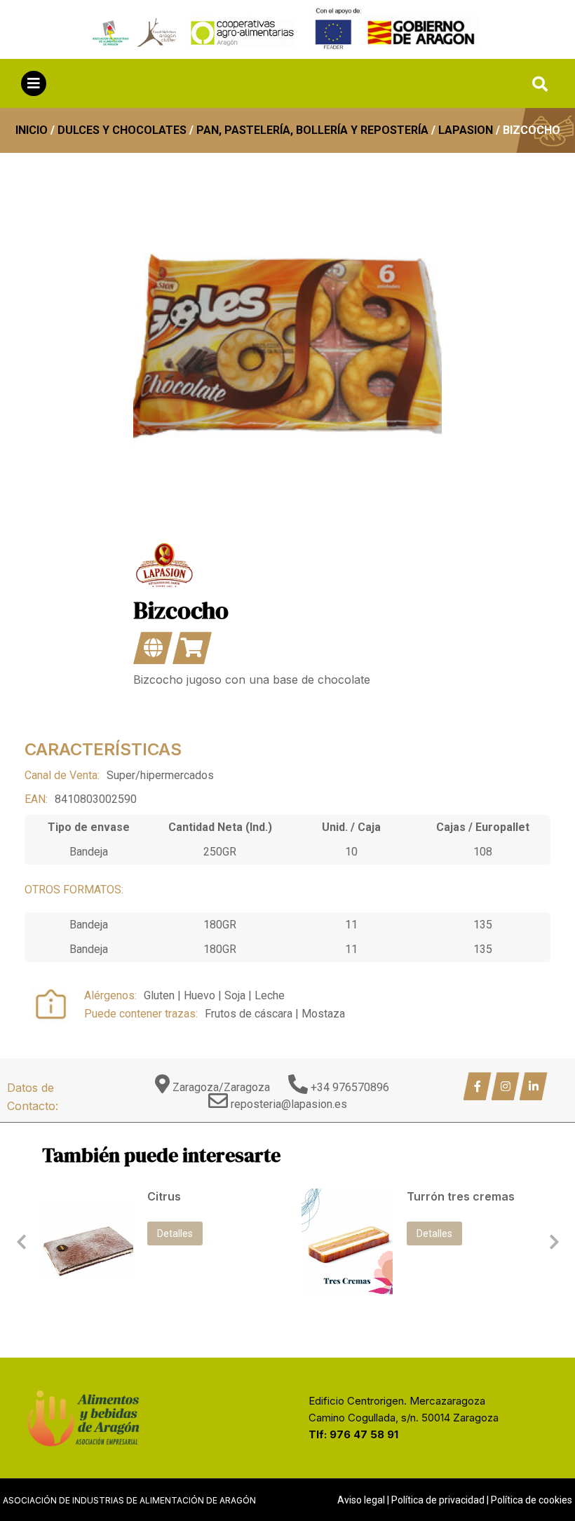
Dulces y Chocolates (122, 130)
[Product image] (87, 1241)
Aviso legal (361, 1500)
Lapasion (465, 130)
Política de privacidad (438, 1500)
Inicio (31, 130)
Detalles (175, 1233)
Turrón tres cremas (461, 1196)
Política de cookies (531, 1500)
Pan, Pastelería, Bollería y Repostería (312, 130)
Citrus (164, 1196)
